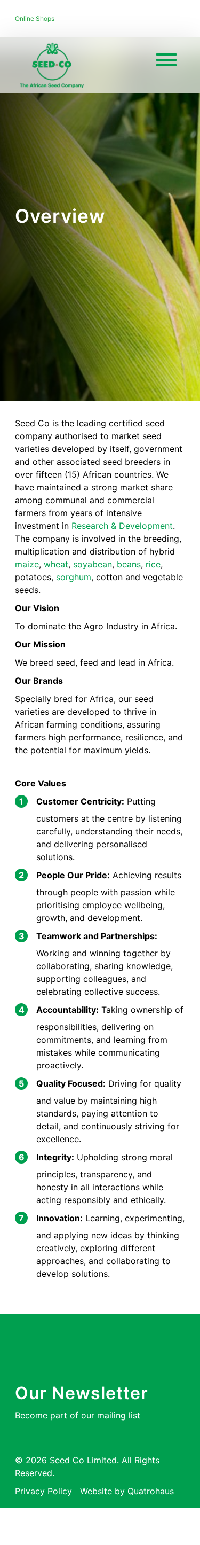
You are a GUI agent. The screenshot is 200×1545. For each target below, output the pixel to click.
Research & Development (122, 525)
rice (153, 564)
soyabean (92, 564)
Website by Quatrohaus (127, 1491)
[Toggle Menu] (166, 59)
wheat (56, 564)
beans (129, 564)
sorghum (73, 577)
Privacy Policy (43, 1491)
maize (27, 564)
